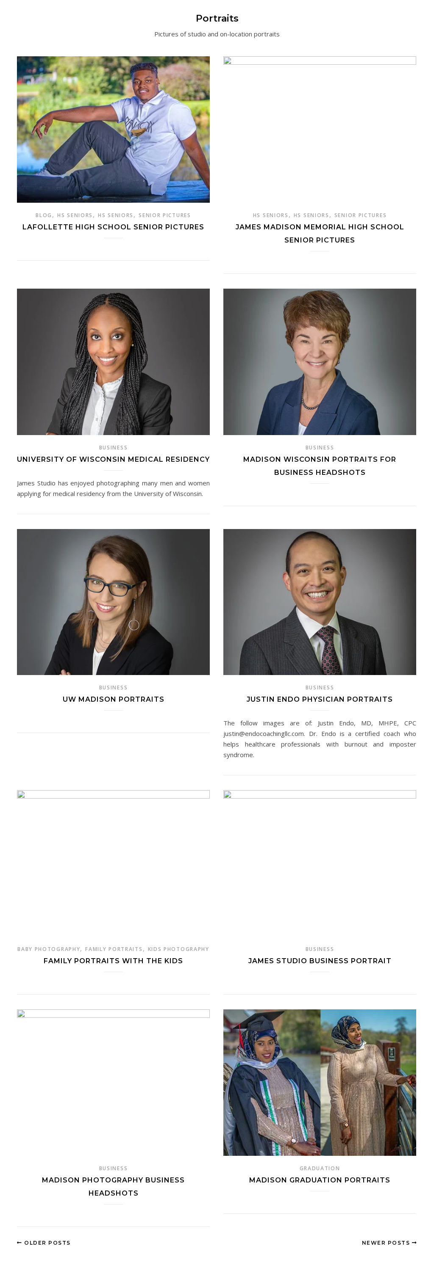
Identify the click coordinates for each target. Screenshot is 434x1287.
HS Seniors (75, 215)
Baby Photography (48, 949)
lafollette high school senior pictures (113, 227)
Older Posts (46, 1243)
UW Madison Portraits (113, 699)
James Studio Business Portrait (320, 961)
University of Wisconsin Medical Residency (113, 459)
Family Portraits (113, 949)
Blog (44, 215)
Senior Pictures (165, 215)
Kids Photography (178, 949)
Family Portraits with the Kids (113, 961)
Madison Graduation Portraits (319, 1180)
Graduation (320, 1168)
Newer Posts (387, 1243)
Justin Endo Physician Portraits (320, 699)
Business (113, 447)
